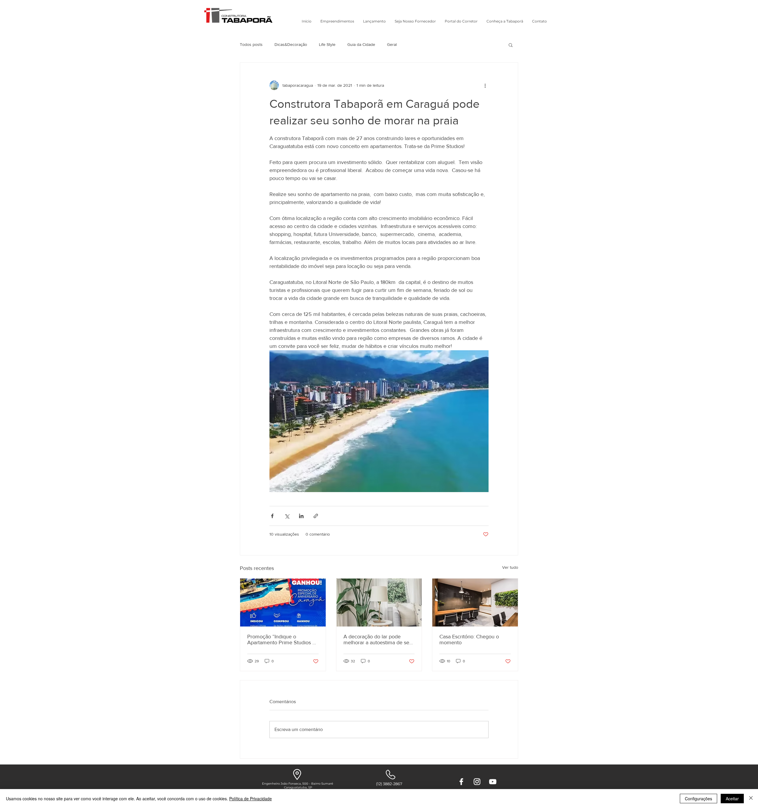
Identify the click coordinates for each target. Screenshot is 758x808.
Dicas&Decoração (290, 44)
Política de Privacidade (250, 798)
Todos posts (251, 44)
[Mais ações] (485, 85)
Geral (392, 44)
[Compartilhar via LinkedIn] (301, 516)
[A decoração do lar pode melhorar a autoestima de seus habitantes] (379, 603)
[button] (337, 21)
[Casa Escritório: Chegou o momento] (475, 603)
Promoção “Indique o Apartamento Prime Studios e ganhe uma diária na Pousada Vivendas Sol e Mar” (281, 639)
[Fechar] (750, 798)
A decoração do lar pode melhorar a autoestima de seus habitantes (379, 639)
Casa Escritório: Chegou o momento (469, 639)
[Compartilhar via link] (316, 516)
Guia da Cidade (361, 44)
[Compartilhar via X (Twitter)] (287, 516)
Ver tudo (510, 567)
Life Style (327, 44)
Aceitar (732, 798)
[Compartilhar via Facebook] (272, 516)
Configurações (698, 798)
